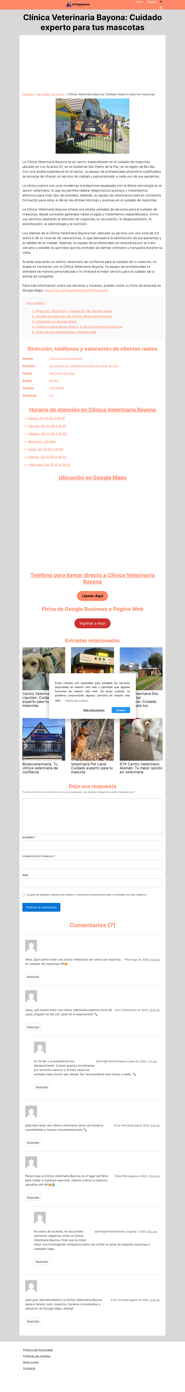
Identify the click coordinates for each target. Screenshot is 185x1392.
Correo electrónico (39, 856)
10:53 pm (154, 1176)
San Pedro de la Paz (50, 94)
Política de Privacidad (38, 1349)
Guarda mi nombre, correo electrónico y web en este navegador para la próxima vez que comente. (87, 895)
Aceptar (121, 709)
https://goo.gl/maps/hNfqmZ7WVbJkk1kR (76, 290)
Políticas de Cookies (36, 1355)
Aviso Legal (30, 1362)
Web (25, 875)
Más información (94, 709)
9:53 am (152, 1231)
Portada (27, 94)
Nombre (29, 837)
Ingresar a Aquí (92, 623)
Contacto (29, 1368)
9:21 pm (155, 1125)
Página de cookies (76, 700)
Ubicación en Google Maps (54, 321)
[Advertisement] (92, 65)
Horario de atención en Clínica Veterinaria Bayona (72, 316)
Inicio (139, 2)
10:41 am (154, 1010)
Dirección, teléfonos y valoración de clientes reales (72, 311)
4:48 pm (155, 1300)
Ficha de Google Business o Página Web (64, 332)
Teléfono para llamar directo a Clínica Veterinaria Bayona (77, 327)
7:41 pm (152, 1061)
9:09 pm (155, 959)
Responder (33, 976)
